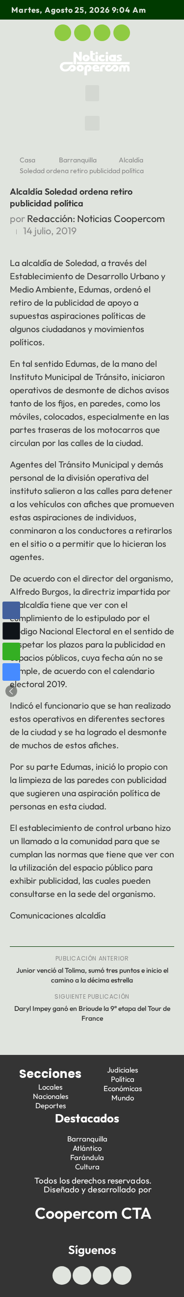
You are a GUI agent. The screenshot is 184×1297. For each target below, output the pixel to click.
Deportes (50, 1105)
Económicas (123, 1088)
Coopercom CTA (93, 1213)
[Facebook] (62, 32)
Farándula (87, 1157)
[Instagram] (121, 32)
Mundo (122, 1097)
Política (122, 1079)
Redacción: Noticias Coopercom (96, 218)
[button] (92, 93)
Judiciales (122, 1069)
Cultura (87, 1166)
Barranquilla (78, 160)
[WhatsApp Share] (11, 651)
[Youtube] (102, 32)
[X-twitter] (82, 32)
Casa (27, 160)
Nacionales (50, 1096)
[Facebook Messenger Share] (11, 672)
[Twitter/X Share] (11, 631)
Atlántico (87, 1148)
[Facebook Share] (11, 610)
